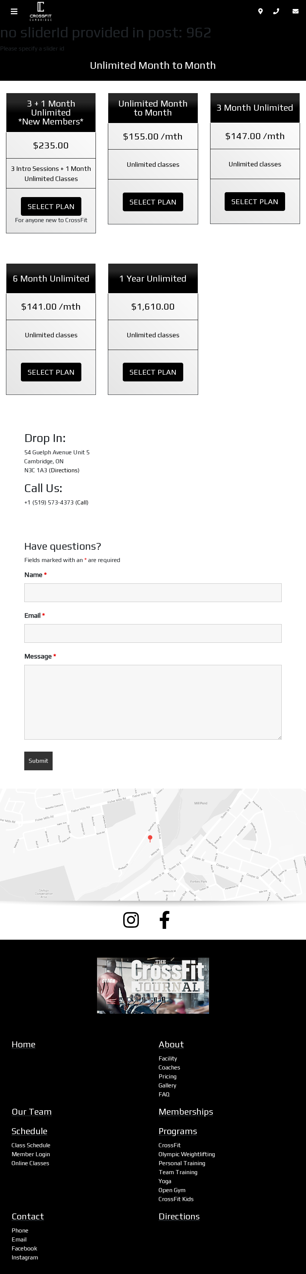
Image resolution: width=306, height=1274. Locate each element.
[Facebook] (171, 920)
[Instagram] (135, 920)
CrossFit (170, 1145)
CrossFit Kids (176, 1199)
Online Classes (30, 1163)
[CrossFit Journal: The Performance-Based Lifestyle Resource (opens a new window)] (153, 986)
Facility (168, 1058)
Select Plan (51, 206)
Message (40, 656)
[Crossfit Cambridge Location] (153, 845)
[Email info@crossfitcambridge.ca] (297, 11)
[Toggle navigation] (14, 11)
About (171, 1044)
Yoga (165, 1181)
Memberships (186, 1111)
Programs (178, 1131)
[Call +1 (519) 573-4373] (278, 11)
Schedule (29, 1131)
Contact (28, 1216)
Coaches (169, 1067)
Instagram (25, 1257)
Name (35, 574)
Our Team (32, 1111)
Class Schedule (31, 1145)
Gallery (167, 1085)
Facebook (24, 1248)
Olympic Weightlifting (187, 1154)
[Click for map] (261, 11)
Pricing (168, 1076)
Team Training (178, 1172)
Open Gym (172, 1190)
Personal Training (182, 1163)
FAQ (164, 1094)
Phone (20, 1230)
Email (34, 615)
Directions (64, 470)
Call (82, 502)
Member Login (31, 1154)
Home (23, 1044)
